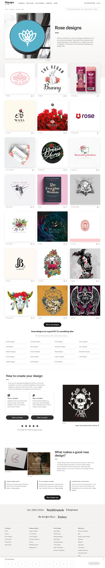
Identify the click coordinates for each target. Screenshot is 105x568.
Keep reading (15, 488)
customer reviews (37, 429)
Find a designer (39, 3)
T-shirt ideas (81, 547)
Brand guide (57, 539)
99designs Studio (33, 544)
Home (6, 9)
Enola (64, 423)
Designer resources (83, 550)
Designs (18, 9)
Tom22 (40, 132)
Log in (98, 3)
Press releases (8, 536)
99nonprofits (8, 544)
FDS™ (48, 60)
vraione (30, 476)
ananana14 (74, 169)
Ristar (40, 318)
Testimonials (8, 542)
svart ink (74, 244)
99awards (80, 539)
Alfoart (41, 244)
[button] (103, 559)
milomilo (41, 281)
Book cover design (58, 547)
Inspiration (49, 3)
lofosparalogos (10, 318)
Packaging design (58, 542)
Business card (57, 533)
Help (79, 555)
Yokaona (9, 281)
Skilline (8, 95)
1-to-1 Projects (32, 533)
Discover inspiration (34, 539)
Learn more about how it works (86, 425)
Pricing (31, 542)
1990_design (74, 95)
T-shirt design (57, 544)
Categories (21, 3)
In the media (8, 539)
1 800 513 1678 (90, 3)
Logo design (57, 531)
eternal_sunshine (75, 206)
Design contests (33, 531)
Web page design (58, 536)
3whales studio (75, 132)
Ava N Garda (10, 244)
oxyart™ (9, 132)
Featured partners (82, 553)
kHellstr (41, 95)
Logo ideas (81, 544)
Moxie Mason (10, 206)
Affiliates (80, 542)
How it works (30, 3)
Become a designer (83, 531)
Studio (55, 3)
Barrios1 (74, 318)
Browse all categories (59, 550)
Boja (40, 206)
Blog (79, 533)
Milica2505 (41, 169)
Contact (7, 533)
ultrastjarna (8, 471)
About (6, 531)
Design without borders (84, 536)
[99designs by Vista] (9, 3)
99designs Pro (33, 547)
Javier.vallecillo (10, 169)
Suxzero (73, 281)
